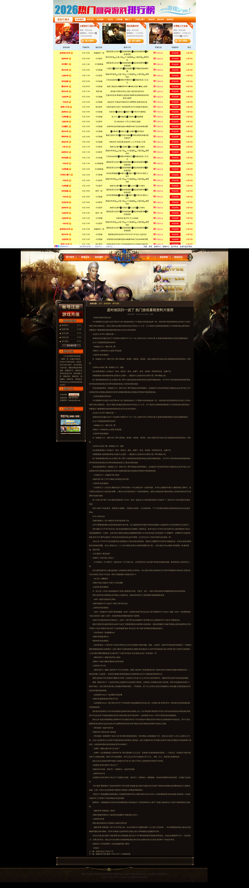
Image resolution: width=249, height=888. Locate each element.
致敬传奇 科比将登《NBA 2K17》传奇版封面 (113, 854)
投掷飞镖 (65, 329)
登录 (150, 246)
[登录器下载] (169, 284)
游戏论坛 (178, 257)
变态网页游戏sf (85, 246)
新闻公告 (85, 257)
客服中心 (166, 246)
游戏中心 (157, 246)
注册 (145, 246)
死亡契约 (65, 341)
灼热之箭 (65, 337)
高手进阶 (116, 303)
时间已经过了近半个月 (104, 851)
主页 (100, 303)
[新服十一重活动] (169, 275)
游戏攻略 (164, 257)
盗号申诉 (174, 246)
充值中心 (98, 246)
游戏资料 (99, 257)
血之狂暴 (65, 333)
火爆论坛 (109, 246)
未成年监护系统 (186, 246)
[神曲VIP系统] (169, 265)
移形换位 (65, 325)
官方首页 (70, 257)
